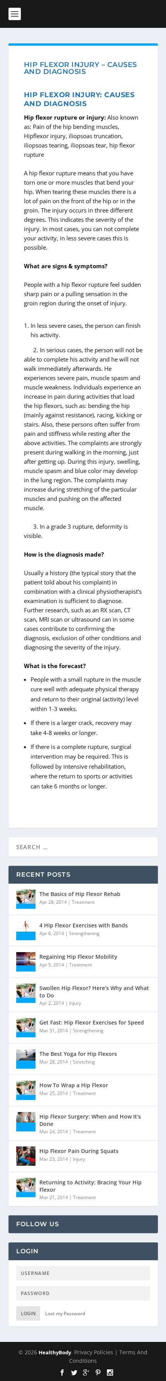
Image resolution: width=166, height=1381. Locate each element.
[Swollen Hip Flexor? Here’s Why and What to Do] (26, 993)
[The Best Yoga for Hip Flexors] (26, 1059)
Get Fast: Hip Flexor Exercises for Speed (91, 1022)
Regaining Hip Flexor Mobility (78, 956)
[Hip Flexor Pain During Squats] (26, 1156)
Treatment (83, 902)
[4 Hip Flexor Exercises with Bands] (26, 930)
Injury (75, 1003)
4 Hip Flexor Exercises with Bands (83, 925)
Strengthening (84, 933)
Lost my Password (65, 1313)
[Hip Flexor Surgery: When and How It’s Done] (26, 1121)
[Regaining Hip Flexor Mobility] (26, 961)
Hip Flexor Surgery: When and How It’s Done (90, 1120)
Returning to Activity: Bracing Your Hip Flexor (90, 1186)
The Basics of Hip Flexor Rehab (79, 894)
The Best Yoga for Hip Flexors (78, 1053)
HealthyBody (55, 1352)
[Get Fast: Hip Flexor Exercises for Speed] (26, 1027)
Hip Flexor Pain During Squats (79, 1151)
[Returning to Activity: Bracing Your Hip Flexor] (26, 1187)
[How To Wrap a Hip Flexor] (26, 1090)
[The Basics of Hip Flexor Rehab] (26, 899)
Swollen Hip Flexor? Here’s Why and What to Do (94, 991)
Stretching (84, 1062)
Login (28, 1313)
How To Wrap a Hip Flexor (73, 1085)
